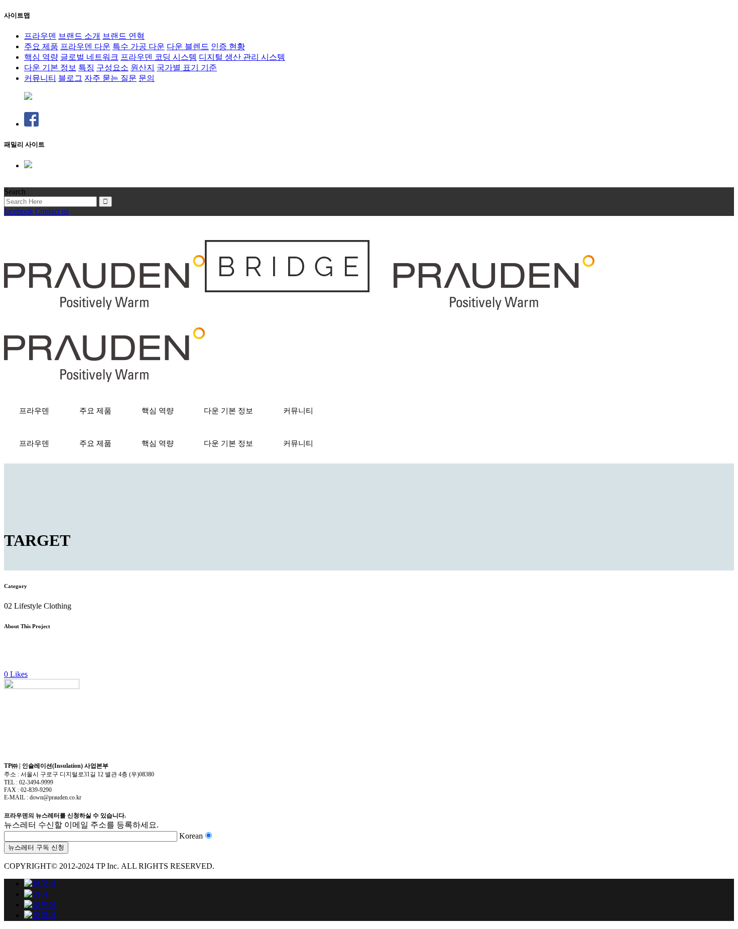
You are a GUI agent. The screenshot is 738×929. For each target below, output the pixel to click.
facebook (18, 211)
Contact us (52, 211)
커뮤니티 (40, 78)
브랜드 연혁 (123, 36)
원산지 (143, 67)
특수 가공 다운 (138, 46)
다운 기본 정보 (50, 67)
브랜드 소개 (79, 36)
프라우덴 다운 (85, 46)
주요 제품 (41, 46)
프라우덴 (40, 36)
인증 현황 (228, 46)
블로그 (70, 78)
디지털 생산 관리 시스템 (242, 57)
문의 (147, 78)
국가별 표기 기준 (187, 67)
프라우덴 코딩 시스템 (158, 57)
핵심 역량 (41, 57)
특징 (86, 67)
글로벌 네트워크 (89, 57)
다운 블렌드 (188, 46)
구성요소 (112, 67)
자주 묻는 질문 (110, 78)
